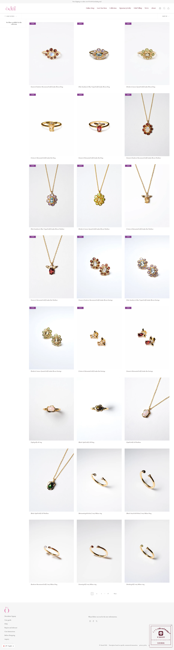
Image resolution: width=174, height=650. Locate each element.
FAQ (6, 624)
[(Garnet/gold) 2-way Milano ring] (99, 551)
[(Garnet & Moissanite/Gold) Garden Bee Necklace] (51, 266)
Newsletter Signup (10, 616)
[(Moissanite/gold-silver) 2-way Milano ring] (99, 480)
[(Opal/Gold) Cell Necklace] (147, 408)
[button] (90, 8)
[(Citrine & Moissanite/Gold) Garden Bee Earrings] (99, 337)
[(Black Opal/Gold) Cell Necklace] (51, 480)
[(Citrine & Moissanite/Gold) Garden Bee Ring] (51, 124)
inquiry (7, 639)
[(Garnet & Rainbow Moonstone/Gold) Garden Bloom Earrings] (99, 266)
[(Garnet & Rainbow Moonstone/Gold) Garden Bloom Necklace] (147, 124)
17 (108, 594)
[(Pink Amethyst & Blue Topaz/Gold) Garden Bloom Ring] (99, 53)
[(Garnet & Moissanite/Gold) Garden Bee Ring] (99, 124)
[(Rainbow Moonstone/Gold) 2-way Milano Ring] (51, 551)
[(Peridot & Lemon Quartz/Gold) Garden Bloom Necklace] (99, 195)
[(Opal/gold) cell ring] (51, 408)
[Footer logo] (7, 610)
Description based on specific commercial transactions (123, 645)
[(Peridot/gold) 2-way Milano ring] (147, 551)
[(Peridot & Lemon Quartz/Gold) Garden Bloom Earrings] (51, 337)
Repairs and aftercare (11, 628)
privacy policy (143, 645)
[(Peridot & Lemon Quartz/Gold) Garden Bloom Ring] (147, 53)
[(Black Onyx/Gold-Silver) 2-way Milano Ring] (147, 480)
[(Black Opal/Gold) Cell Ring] (99, 408)
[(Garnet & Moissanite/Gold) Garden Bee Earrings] (147, 337)
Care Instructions (10, 632)
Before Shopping (10, 635)
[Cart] (168, 8)
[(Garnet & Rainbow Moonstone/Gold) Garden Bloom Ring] (51, 53)
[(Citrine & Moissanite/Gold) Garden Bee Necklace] (147, 195)
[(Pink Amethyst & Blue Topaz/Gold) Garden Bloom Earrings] (147, 266)
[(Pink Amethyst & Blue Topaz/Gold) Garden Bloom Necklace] (51, 195)
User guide (8, 620)
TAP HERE (161, 643)
